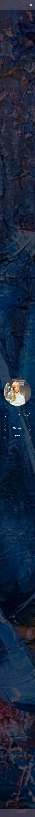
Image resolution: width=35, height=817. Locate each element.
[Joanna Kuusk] (10, 5)
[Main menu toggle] (31, 5)
